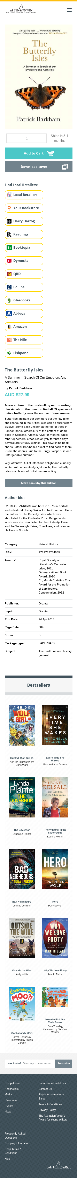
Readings (20, 234)
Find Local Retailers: (21, 185)
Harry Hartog (24, 221)
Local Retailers (25, 194)
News (8, 1111)
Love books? (14, 1063)
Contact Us (45, 1088)
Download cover (34, 166)
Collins (18, 287)
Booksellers (12, 1088)
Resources (11, 1100)
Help (7, 1158)
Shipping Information (17, 1143)
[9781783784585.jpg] (38, 76)
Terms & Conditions (50, 1104)
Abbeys (19, 313)
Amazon (20, 326)
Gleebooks (21, 300)
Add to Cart (34, 153)
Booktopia (21, 247)
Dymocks (20, 260)
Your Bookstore (26, 208)
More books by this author (38, 483)
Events (9, 1106)
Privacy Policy (47, 1109)
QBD (17, 274)
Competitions (12, 1083)
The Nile (20, 339)
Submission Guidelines (52, 1083)
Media (8, 1094)
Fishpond (21, 353)
